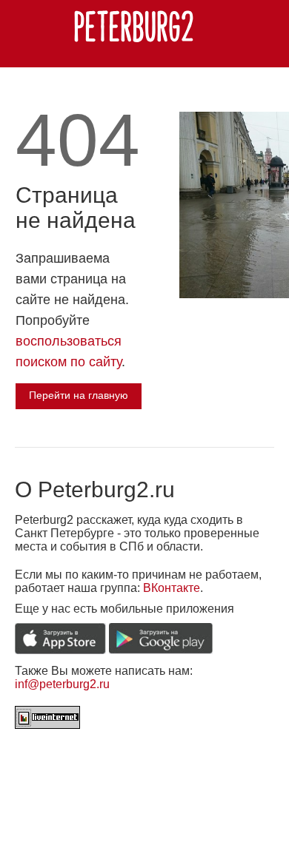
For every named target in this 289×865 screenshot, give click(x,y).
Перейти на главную (78, 395)
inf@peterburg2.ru (62, 684)
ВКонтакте (171, 588)
